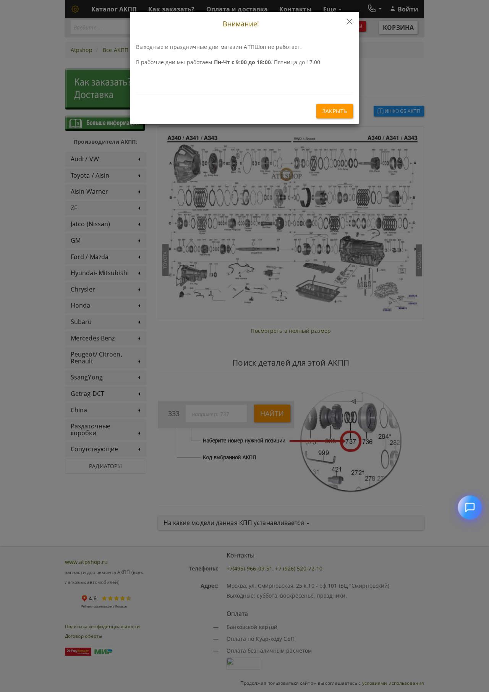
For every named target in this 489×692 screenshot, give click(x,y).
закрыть (334, 111)
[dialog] (244, 346)
